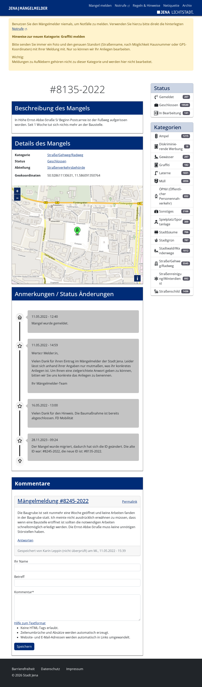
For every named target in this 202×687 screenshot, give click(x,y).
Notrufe (123, 5)
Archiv (187, 5)
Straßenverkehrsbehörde (66, 167)
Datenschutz (50, 669)
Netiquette (171, 5)
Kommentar (23, 592)
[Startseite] (29, 8)
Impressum (74, 669)
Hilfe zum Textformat (30, 623)
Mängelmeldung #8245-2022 (53, 500)
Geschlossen (56, 161)
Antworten (25, 540)
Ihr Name (21, 561)
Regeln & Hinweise (146, 5)
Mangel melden (100, 5)
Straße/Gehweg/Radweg (65, 155)
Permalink (129, 501)
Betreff (19, 577)
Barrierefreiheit (23, 669)
